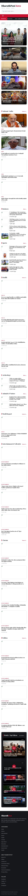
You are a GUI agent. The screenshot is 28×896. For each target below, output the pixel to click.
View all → (24, 111)
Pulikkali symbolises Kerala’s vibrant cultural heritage (12, 101)
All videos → (22, 735)
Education (3, 843)
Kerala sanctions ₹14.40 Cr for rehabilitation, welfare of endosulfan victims (13, 342)
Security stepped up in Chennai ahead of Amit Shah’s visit (13, 131)
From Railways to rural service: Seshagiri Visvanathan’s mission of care (12, 154)
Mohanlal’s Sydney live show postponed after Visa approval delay (13, 560)
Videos (2, 859)
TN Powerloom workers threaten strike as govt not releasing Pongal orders (17, 227)
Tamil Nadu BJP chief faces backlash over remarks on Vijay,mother (12, 680)
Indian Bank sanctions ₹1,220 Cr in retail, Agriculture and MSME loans (12, 176)
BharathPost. (11, 6)
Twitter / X (3, 881)
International (4, 833)
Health (2, 837)
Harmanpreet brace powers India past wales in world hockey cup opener (17, 247)
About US (3, 857)
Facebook (3, 879)
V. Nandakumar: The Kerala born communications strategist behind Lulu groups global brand (17, 213)
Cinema (3, 839)
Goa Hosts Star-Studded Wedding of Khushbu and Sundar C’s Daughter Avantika (13, 605)
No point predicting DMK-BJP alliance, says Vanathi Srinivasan (13, 726)
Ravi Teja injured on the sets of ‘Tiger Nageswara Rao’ (11, 532)
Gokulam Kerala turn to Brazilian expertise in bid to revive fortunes (17, 254)
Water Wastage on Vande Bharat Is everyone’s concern (11, 86)
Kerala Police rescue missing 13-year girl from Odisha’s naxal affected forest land (13, 39)
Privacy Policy (4, 872)
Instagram (3, 885)
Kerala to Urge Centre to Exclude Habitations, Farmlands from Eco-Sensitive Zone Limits (17, 398)
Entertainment (4, 846)
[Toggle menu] (2, 15)
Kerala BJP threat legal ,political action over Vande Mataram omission (13, 658)
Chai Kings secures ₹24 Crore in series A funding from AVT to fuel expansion (17, 220)
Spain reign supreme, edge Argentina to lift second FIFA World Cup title (16, 268)
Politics (3, 831)
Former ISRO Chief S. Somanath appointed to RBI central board (14, 71)
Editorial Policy (4, 865)
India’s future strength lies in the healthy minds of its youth (14, 199)
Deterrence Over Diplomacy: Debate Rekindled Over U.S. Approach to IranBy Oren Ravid (14, 435)
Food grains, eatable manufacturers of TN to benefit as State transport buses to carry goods (17, 235)
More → (25, 209)
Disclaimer (3, 867)
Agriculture (4, 841)
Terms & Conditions (5, 870)
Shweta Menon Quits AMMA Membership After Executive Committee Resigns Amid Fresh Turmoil (13, 629)
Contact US (3, 861)
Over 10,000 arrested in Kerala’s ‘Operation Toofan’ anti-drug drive (12, 57)
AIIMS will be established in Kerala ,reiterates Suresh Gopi (13, 365)
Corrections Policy (5, 863)
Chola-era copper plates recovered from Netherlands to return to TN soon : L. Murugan (17, 380)
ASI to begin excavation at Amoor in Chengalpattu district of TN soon (18, 386)
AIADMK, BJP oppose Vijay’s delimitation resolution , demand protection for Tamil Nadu (13, 703)
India (2, 829)
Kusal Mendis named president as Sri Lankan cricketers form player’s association (17, 261)
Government (4, 848)
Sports (2, 835)
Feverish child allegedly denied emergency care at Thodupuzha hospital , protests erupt (13, 320)
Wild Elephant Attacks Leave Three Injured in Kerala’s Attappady (18, 405)
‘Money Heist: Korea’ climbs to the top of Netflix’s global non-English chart (12, 486)
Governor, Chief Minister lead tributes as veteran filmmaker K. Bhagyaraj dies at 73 (12, 583)
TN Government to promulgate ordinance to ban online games (13, 464)
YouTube (3, 883)
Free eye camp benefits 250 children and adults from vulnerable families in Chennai (13, 297)
